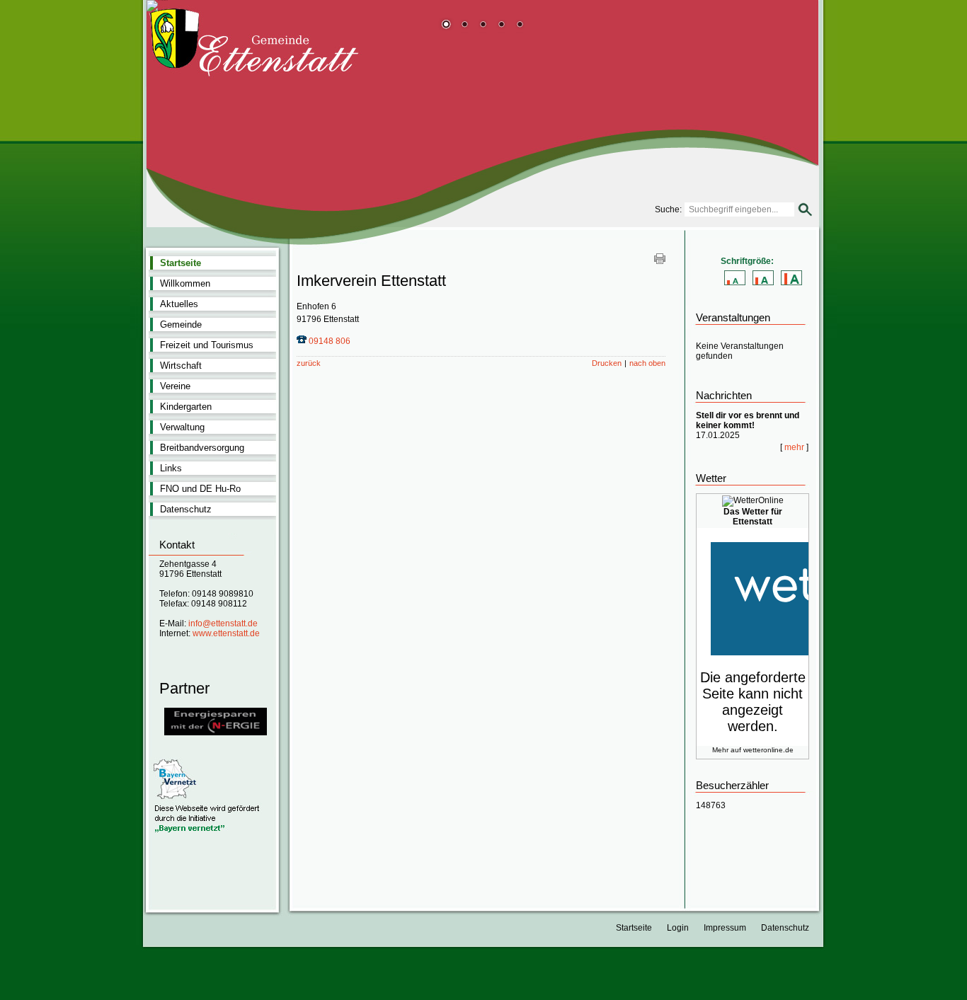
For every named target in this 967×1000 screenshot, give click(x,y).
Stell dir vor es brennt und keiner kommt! (747, 420)
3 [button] (483, 25)
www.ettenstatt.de (226, 633)
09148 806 (329, 341)
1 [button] (446, 25)
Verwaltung (182, 427)
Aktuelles (179, 304)
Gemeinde (181, 324)
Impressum (725, 928)
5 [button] (519, 25)
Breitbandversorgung (202, 447)
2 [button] (464, 25)
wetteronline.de (768, 750)
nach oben (647, 363)
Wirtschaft (181, 365)
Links (171, 468)
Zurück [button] (167, 118)
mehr (794, 447)
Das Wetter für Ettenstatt (752, 517)
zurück (309, 363)
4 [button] (501, 25)
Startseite (180, 263)
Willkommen (185, 283)
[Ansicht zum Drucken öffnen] (659, 261)
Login (678, 928)
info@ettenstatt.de (223, 623)
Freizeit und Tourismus (206, 345)
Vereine (175, 386)
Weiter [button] (797, 118)
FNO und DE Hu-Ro (200, 488)
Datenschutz (186, 509)
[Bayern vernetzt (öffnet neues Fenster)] (212, 831)
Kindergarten (186, 406)
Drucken (607, 363)
